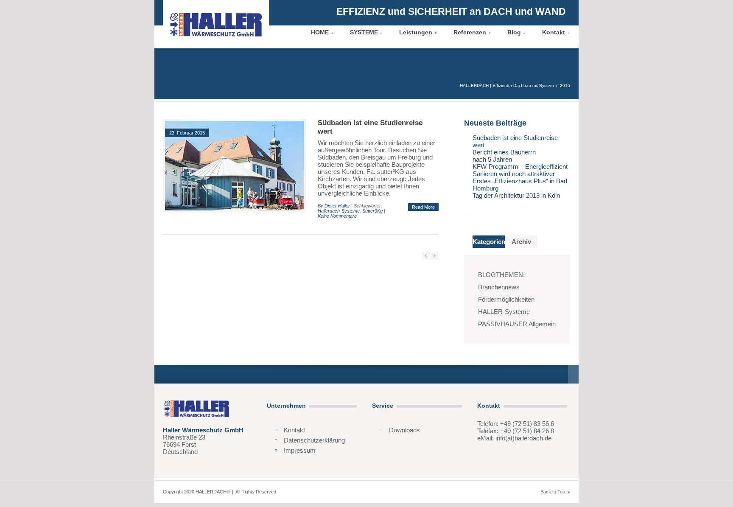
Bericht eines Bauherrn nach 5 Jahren (504, 155)
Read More (423, 207)
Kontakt (553, 32)
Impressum (300, 450)
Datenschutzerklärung (314, 440)
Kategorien (489, 241)
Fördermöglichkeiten (506, 299)
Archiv (521, 241)
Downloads (404, 430)
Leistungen (415, 32)
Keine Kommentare (337, 215)
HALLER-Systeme (504, 311)
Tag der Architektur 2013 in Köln (516, 195)
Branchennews (499, 287)
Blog (514, 32)
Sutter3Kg (372, 210)
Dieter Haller (337, 205)
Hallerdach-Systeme (339, 210)
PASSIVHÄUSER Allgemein (517, 324)
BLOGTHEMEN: (501, 274)
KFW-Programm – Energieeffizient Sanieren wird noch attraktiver (520, 170)
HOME (320, 32)
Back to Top (552, 491)
